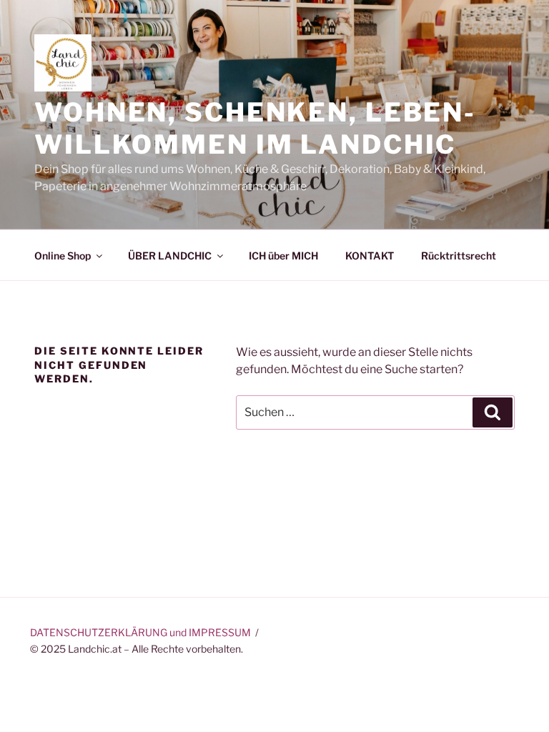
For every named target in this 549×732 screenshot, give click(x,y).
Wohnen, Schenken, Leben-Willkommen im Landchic (255, 128)
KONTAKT (369, 255)
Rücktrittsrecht (458, 255)
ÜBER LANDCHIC (170, 255)
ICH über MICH (283, 255)
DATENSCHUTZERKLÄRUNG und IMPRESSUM (140, 632)
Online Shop (62, 255)
